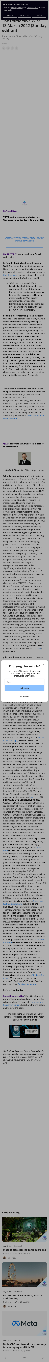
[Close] (44, 664)
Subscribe (24, 688)
